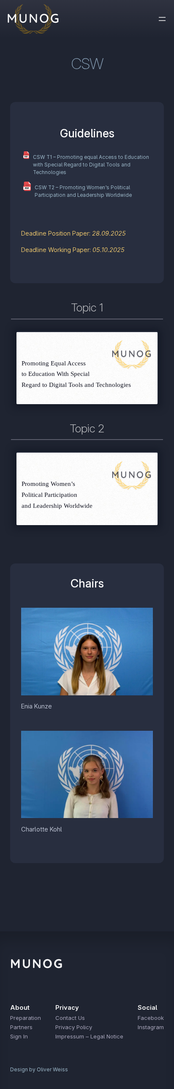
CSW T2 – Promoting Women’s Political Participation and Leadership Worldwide (83, 191)
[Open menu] (162, 19)
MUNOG (37, 963)
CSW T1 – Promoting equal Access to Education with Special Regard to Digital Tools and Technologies (91, 164)
